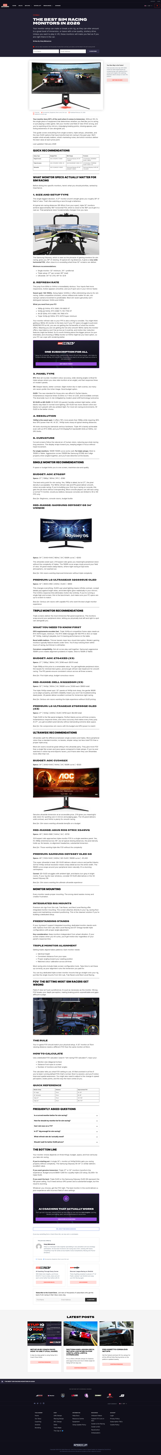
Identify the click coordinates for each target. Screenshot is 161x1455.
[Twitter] (37, 1403)
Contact (153, 1)
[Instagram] (40, 1403)
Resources (47, 5)
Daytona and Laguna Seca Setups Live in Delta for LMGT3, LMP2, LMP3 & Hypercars (80, 1352)
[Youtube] (34, 1403)
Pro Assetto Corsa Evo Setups (115, 1350)
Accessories (46, 112)
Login (158, 1)
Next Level (59, 112)
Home (14, 5)
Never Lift (37, 5)
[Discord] (43, 1403)
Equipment (53, 112)
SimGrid (58, 5)
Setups (27, 5)
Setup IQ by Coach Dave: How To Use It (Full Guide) (44, 1350)
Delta (20, 5)
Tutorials (36, 15)
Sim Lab (64, 112)
